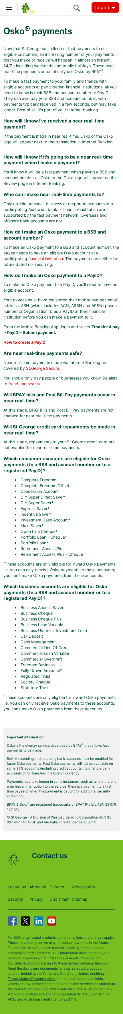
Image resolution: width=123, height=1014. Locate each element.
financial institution (45, 258)
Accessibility (83, 886)
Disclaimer (59, 899)
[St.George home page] (27, 7)
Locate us (17, 886)
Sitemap (80, 899)
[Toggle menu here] (9, 7)
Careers (56, 886)
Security (15, 899)
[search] (78, 8)
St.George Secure (42, 368)
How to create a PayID (24, 342)
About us (37, 886)
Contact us (50, 856)
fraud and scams (24, 383)
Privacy (36, 899)
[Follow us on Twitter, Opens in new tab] (25, 921)
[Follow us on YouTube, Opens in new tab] (51, 921)
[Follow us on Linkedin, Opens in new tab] (38, 921)
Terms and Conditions (60, 973)
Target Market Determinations (31, 979)
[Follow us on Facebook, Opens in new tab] (12, 921)
